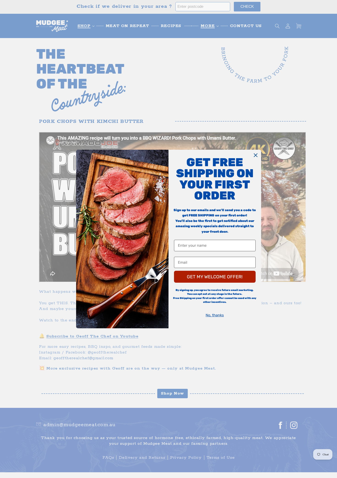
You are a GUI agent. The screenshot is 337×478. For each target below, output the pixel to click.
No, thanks (215, 315)
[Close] (255, 155)
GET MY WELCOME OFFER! (215, 276)
